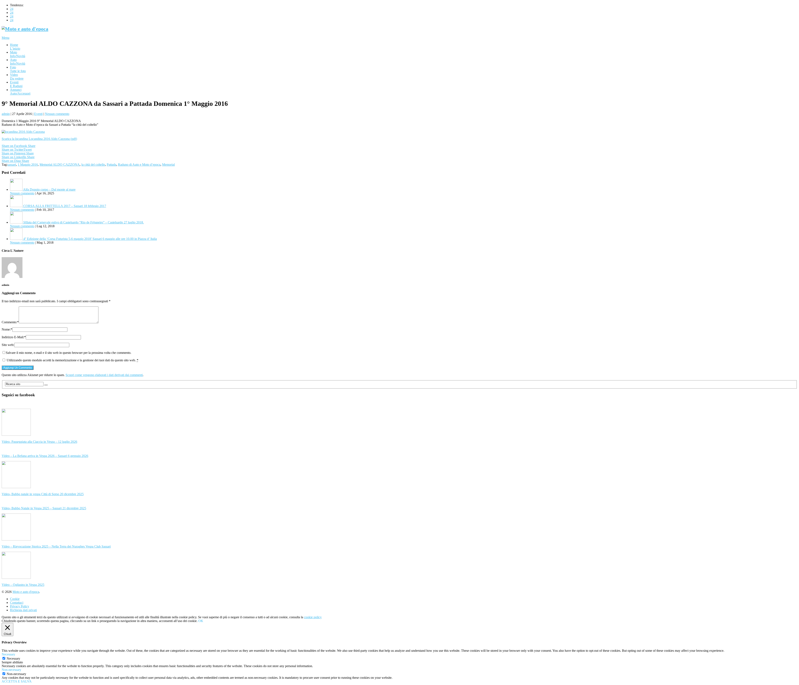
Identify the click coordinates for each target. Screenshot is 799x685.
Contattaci (16, 602)
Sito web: (8, 345)
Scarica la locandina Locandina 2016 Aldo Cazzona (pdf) (39, 139)
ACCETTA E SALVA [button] (17, 681)
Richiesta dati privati (23, 610)
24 (11, 9)
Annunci (20, 91)
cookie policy (313, 617)
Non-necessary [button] (11, 669)
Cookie (15, 599)
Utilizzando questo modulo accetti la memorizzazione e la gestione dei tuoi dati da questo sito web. (72, 360)
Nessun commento (57, 114)
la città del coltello (93, 164)
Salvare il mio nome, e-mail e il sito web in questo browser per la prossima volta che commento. (68, 352)
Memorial (168, 164)
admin (6, 114)
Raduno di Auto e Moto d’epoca (139, 164)
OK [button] (200, 621)
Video (17, 76)
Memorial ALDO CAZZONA (60, 164)
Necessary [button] (8, 654)
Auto (17, 61)
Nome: (7, 329)
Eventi (16, 84)
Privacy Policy (19, 606)
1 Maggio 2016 (28, 164)
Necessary (13, 658)
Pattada (111, 164)
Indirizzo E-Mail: (14, 337)
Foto (18, 69)
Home (15, 46)
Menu (5, 37)
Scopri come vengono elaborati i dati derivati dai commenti (104, 375)
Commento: (10, 322)
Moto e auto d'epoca (25, 592)
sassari (11, 164)
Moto (17, 54)
